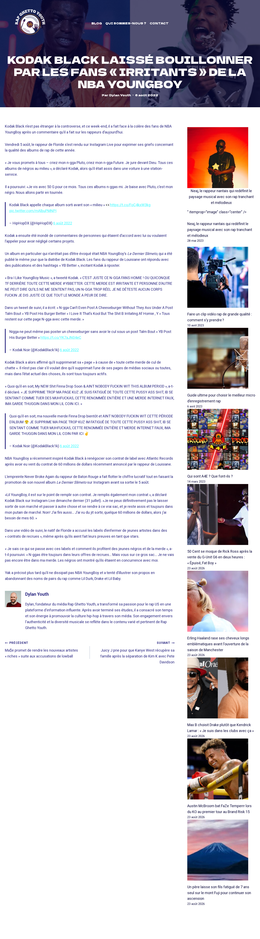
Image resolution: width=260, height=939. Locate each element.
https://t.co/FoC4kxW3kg (130, 205)
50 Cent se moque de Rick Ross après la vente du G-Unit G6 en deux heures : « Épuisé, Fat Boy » (219, 557)
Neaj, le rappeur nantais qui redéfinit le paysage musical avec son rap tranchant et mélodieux (221, 197)
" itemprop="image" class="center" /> (216, 212)
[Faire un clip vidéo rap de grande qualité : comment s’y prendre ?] (221, 277)
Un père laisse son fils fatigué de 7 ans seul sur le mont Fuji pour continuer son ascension (219, 893)
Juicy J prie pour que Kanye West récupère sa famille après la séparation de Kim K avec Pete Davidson (137, 652)
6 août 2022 (62, 223)
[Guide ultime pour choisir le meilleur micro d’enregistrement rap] (221, 358)
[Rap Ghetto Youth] (30, 23)
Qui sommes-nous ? (125, 23)
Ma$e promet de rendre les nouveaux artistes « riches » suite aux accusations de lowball (41, 649)
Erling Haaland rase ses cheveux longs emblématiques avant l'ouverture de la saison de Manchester (218, 644)
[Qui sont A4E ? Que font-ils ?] (221, 439)
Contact (159, 23)
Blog (96, 23)
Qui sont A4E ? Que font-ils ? (210, 476)
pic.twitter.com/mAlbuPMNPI (32, 211)
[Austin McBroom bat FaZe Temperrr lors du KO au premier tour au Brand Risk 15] (221, 769)
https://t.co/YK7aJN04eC (60, 337)
